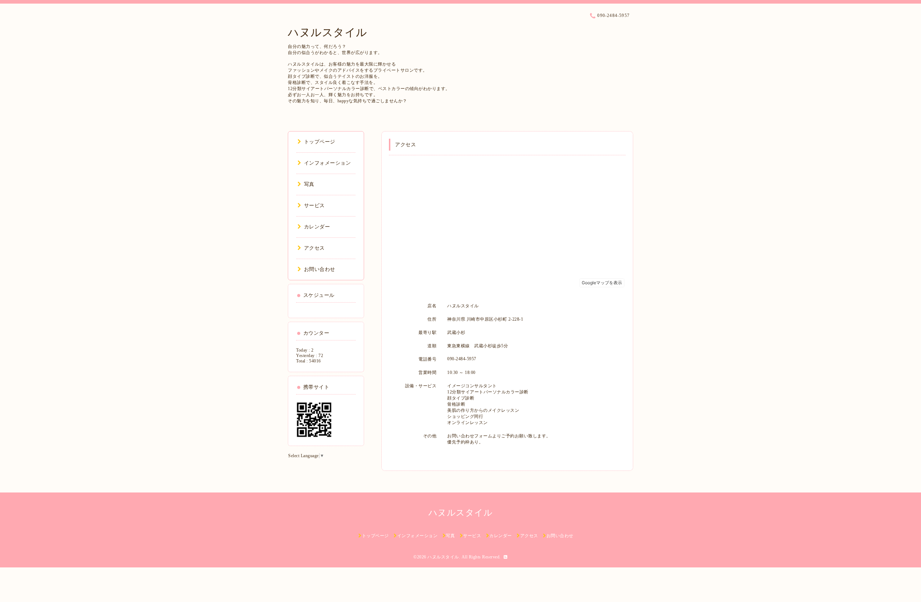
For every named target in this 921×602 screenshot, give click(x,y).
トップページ (319, 141)
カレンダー (317, 226)
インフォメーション (327, 163)
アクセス (314, 248)
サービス (314, 205)
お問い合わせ (319, 269)
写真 (309, 184)
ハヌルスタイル (327, 32)
